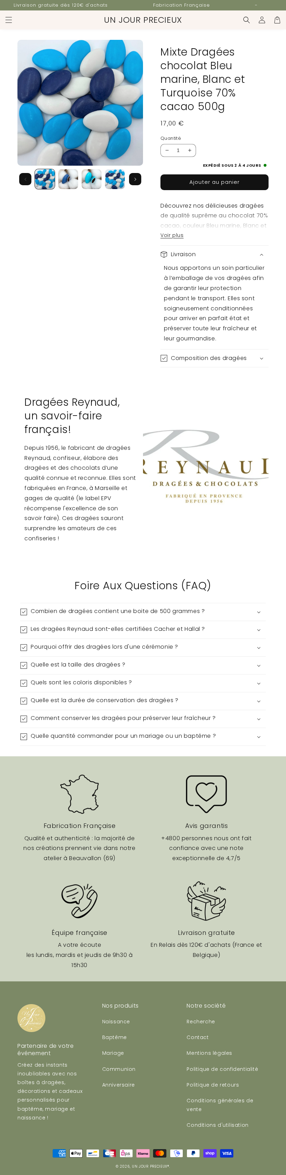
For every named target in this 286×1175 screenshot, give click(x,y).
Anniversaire (118, 1084)
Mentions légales (209, 1053)
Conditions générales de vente (220, 1105)
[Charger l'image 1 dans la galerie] (45, 179)
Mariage (113, 1053)
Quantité (170, 138)
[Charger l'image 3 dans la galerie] (91, 179)
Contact (198, 1037)
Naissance (116, 1021)
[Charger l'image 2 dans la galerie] (68, 179)
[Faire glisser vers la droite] (135, 179)
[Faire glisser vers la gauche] (25, 179)
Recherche (201, 1021)
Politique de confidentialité (222, 1069)
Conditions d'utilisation (217, 1125)
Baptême (114, 1037)
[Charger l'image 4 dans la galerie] (115, 179)
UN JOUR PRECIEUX (149, 1166)
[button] (8, 20)
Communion (119, 1069)
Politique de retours (213, 1084)
